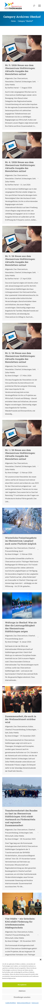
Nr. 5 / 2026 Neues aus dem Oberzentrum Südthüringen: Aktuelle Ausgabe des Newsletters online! (20, 69)
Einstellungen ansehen (22, 997)
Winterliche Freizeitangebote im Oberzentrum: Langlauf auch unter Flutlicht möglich (20, 540)
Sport (21, 551)
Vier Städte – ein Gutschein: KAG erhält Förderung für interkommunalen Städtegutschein (20, 923)
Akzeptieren (22, 985)
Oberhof (17, 81)
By (12, 88)
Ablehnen (22, 991)
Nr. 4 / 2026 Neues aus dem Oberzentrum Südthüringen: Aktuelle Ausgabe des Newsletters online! (20, 166)
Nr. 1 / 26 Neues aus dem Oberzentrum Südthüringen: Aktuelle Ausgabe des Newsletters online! (20, 454)
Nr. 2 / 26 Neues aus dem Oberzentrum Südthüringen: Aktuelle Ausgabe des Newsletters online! (20, 357)
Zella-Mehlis (10, 84)
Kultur (30, 726)
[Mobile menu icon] (39, 5)
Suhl (34, 81)
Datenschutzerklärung (23, 1003)
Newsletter (9, 81)
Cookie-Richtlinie (10, 1003)
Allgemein (9, 78)
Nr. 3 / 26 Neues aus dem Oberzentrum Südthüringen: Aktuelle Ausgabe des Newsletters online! (20, 260)
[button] (40, 959)
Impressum (35, 1003)
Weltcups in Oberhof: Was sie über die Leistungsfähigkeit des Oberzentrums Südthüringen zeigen (21, 627)
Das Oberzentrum (21, 78)
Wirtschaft (9, 836)
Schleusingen (27, 81)
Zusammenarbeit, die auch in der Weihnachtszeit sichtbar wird (20, 719)
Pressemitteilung (11, 551)
